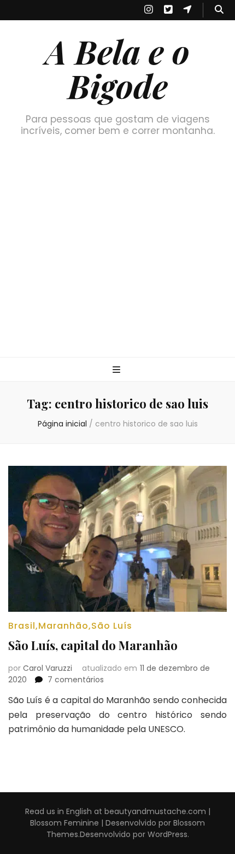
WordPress (167, 834)
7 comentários (76, 679)
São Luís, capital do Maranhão (93, 645)
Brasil (22, 625)
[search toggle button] (219, 10)
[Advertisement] (117, 258)
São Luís (111, 625)
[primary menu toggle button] (118, 370)
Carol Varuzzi (47, 668)
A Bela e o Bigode (117, 68)
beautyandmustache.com (155, 811)
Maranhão (63, 625)
